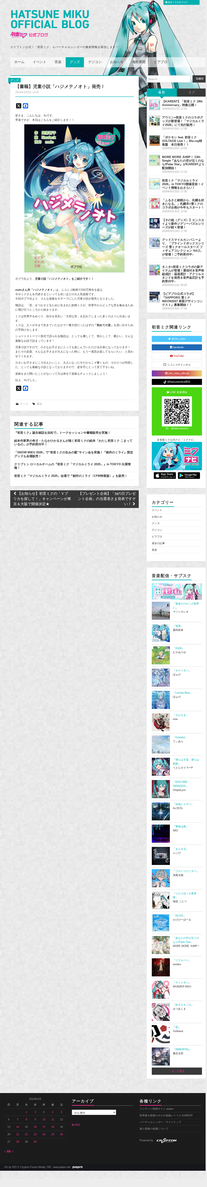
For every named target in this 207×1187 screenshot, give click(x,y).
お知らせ (117, 62)
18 (52, 1127)
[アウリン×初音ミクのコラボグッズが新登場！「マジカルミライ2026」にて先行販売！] (155, 121)
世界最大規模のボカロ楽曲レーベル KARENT (166, 1115)
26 (61, 1134)
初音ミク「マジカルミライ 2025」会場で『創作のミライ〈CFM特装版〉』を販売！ (70, 475)
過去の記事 (158, 543)
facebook (178, 347)
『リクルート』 (182, 960)
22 (26, 1134)
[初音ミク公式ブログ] (49, 24)
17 (44, 1127)
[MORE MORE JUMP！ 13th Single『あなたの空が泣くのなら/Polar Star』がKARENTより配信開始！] (155, 160)
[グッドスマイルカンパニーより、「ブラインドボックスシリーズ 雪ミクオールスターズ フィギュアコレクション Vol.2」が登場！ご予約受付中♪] (155, 243)
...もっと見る (177, 1071)
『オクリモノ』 (182, 670)
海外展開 (139, 62)
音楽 (58, 62)
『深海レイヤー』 (183, 804)
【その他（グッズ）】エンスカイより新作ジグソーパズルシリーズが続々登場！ (183, 223)
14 (17, 1127)
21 (17, 1134)
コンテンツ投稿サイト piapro (156, 1108)
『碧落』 (178, 626)
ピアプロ (160, 62)
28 (17, 1141)
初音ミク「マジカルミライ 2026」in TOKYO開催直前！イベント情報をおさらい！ (183, 184)
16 (35, 1127)
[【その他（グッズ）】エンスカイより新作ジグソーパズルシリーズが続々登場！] (155, 223)
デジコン (95, 62)
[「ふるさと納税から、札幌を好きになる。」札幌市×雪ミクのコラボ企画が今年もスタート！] (155, 203)
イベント (39, 62)
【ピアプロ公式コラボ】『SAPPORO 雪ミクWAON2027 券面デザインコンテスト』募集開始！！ (182, 299)
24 (44, 1134)
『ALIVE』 (179, 915)
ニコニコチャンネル (178, 364)
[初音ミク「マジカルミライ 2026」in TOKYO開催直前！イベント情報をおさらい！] (155, 184)
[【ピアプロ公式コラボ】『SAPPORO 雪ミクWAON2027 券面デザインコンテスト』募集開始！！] (155, 297)
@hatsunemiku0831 (178, 381)
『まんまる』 (181, 848)
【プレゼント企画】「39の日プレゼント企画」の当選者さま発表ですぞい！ (107, 499)
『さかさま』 (181, 715)
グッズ (75, 62)
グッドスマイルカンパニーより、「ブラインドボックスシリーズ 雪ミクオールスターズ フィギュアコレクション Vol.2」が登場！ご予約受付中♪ (183, 247)
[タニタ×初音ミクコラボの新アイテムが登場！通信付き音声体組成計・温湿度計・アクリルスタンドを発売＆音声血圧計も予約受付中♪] (155, 270)
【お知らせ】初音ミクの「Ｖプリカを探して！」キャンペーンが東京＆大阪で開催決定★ (42, 499)
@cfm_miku (178, 339)
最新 (161, 92)
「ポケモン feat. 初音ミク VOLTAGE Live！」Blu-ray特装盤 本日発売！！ (182, 141)
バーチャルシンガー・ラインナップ (160, 1122)
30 (35, 1141)
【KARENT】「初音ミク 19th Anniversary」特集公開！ (182, 103)
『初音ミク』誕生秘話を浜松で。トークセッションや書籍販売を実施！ (62, 432)
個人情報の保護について (154, 1128)
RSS (77, 1125)
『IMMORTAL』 (182, 1049)
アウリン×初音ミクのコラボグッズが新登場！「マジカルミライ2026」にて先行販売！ (183, 121)
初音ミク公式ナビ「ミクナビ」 (177, 439)
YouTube (178, 356)
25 (52, 1134)
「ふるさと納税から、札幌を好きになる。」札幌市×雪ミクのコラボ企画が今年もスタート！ (183, 203)
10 (44, 1119)
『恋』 (177, 1027)
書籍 (39, 404)
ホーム (19, 62)
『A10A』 (179, 648)
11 (52, 1119)
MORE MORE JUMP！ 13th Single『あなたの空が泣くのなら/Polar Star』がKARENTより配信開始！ (183, 162)
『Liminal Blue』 (182, 692)
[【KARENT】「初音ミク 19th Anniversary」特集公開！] (155, 105)
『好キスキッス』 (183, 1004)
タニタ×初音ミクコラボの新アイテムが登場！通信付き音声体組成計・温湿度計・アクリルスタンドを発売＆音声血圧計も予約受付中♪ (183, 274)
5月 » (10, 1151)
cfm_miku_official (178, 373)
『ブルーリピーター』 (186, 871)
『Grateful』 (180, 737)
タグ (192, 92)
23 (35, 1134)
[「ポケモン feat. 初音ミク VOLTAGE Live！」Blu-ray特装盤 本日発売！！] (155, 141)
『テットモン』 (182, 982)
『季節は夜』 (181, 826)
